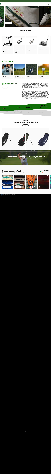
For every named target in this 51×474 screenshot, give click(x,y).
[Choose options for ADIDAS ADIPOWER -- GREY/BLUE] (6, 187)
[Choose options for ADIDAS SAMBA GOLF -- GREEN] (10, 187)
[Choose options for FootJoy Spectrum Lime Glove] (27, 187)
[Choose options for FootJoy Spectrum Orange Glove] (30, 187)
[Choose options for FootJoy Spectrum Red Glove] (32, 187)
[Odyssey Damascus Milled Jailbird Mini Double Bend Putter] (19, 41)
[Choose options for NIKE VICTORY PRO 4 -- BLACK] (20, 187)
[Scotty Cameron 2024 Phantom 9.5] (43, 41)
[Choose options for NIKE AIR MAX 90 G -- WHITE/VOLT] (18, 187)
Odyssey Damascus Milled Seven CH (30, 50)
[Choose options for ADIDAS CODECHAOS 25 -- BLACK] (4, 187)
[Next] (27, 33)
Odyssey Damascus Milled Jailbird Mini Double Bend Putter (18, 51)
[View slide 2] (25, 162)
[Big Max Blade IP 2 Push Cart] (7, 41)
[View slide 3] (26, 162)
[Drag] (25, 139)
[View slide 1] (24, 162)
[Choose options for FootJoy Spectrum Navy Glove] (34, 187)
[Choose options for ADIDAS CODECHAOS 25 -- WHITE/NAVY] (8, 187)
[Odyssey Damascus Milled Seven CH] (31, 41)
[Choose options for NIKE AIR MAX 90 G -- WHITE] (16, 187)
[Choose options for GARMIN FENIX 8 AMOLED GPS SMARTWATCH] (39, 187)
